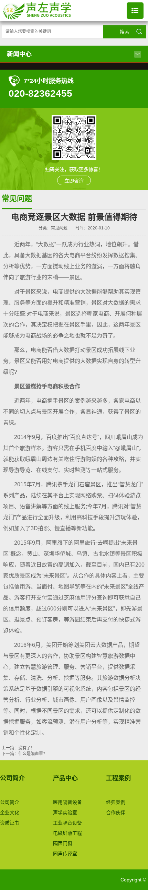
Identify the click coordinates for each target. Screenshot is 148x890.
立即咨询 (74, 180)
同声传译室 (65, 853)
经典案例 (115, 802)
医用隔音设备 (67, 802)
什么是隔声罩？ (32, 753)
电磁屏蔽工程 (67, 833)
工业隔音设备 (67, 823)
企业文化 (9, 812)
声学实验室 (65, 812)
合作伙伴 (115, 812)
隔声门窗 (62, 843)
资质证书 (9, 823)
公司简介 (9, 802)
